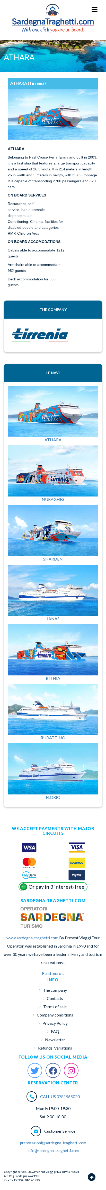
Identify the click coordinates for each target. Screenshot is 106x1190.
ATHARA (53, 439)
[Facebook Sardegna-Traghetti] (53, 1070)
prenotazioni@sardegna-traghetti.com (53, 1142)
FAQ (55, 1031)
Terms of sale (55, 1006)
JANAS (53, 618)
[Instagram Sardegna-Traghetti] (71, 1070)
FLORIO (53, 797)
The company (55, 990)
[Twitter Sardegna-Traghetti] (35, 1070)
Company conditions (55, 1014)
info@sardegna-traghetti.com (53, 1150)
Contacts (55, 998)
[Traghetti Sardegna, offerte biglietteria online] (53, 9)
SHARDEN (53, 558)
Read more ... (53, 973)
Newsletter (55, 1039)
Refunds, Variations (55, 1047)
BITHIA (53, 678)
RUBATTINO (53, 737)
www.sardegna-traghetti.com (32, 937)
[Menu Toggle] (95, 9)
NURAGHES (53, 499)
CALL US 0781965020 (60, 1096)
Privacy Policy (55, 1023)
